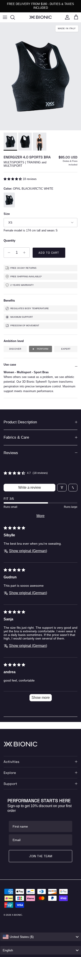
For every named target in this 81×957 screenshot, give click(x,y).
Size (7, 213)
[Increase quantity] (25, 253)
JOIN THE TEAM (40, 856)
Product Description (20, 422)
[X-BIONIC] (40, 17)
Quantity (9, 240)
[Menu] (5, 17)
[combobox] (40, 936)
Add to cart (48, 253)
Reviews (11, 453)
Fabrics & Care (16, 437)
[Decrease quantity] (8, 253)
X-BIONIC (17, 915)
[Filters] (62, 487)
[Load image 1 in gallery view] (40, 76)
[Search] (15, 17)
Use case (10, 364)
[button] (13, 179)
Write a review (29, 487)
